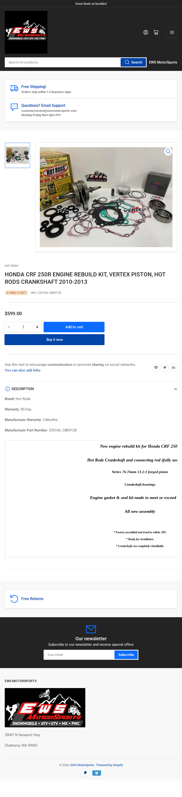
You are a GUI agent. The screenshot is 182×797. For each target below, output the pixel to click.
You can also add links (23, 370)
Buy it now (54, 339)
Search (136, 62)
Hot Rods (11, 266)
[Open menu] (172, 32)
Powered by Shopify (109, 765)
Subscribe (126, 655)
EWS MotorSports (82, 765)
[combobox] (76, 62)
